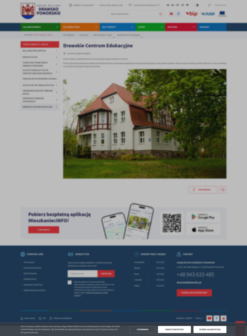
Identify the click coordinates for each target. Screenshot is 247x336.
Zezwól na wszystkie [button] (210, 329)
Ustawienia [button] (142, 329)
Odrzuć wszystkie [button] (174, 329)
